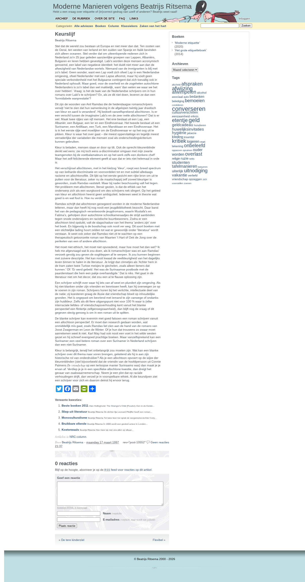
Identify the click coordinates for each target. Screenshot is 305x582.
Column (113, 26)
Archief (61, 18)
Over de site (105, 18)
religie (176, 158)
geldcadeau (182, 124)
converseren (188, 108)
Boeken (100, 26)
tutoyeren (202, 167)
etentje (180, 120)
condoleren (177, 105)
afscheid (176, 84)
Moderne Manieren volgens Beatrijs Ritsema (122, 6)
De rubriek (81, 18)
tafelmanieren (184, 166)
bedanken (197, 96)
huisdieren (200, 125)
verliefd (193, 175)
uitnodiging (195, 170)
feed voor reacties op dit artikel (127, 469)
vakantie (179, 175)
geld (194, 120)
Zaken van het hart (153, 26)
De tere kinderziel (72, 540)
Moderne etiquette (187, 42)
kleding (177, 137)
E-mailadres (129, 519)
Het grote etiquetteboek (190, 50)
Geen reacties (160, 442)
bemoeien (195, 100)
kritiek (179, 141)
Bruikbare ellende (74, 423)
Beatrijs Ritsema (72, 442)
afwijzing (182, 88)
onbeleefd (194, 145)
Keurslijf (65, 34)
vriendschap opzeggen (187, 179)
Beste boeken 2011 (75, 405)
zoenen (187, 183)
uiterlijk (177, 171)
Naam (112, 513)
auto (186, 96)
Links (133, 18)
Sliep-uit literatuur (74, 411)
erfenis (194, 116)
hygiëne (179, 133)
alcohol (201, 92)
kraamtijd (189, 137)
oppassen (177, 150)
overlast (193, 154)
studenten (181, 162)
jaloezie (191, 133)
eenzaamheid (181, 116)
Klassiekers (129, 26)
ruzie (184, 158)
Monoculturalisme (74, 417)
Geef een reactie (68, 477)
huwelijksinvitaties (188, 129)
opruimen (187, 150)
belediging (178, 101)
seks (191, 158)
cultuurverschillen (185, 112)
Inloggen (244, 18)
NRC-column (78, 436)
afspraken (192, 84)
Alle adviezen (83, 26)
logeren (193, 141)
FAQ (122, 18)
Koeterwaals (70, 429)
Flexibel (158, 540)
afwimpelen (184, 92)
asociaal (177, 96)
